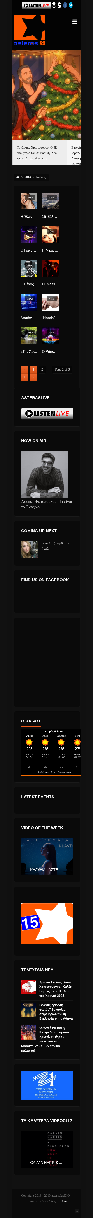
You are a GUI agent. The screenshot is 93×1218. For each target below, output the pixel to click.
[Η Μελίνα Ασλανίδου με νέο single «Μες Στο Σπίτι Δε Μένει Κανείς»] (50, 234)
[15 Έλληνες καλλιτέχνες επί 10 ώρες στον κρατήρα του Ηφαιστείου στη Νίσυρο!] (50, 201)
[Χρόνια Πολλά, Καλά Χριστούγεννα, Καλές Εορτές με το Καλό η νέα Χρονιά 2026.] (28, 987)
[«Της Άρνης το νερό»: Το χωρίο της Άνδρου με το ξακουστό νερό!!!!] (29, 335)
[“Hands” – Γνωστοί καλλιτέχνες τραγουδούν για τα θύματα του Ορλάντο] (50, 302)
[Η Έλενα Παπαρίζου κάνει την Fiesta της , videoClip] (29, 201)
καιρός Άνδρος (54, 731)
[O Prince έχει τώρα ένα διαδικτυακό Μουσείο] (50, 335)
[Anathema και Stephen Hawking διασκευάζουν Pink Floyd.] (29, 302)
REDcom (62, 1201)
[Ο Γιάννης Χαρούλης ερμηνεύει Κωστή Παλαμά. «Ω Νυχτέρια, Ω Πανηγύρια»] (29, 234)
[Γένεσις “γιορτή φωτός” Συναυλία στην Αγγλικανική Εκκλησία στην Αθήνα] (28, 1010)
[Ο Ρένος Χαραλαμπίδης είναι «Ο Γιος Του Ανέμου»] (29, 268)
